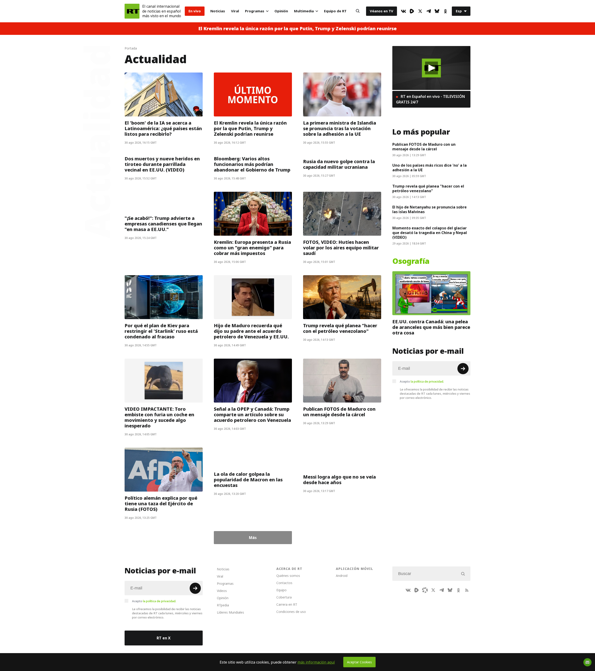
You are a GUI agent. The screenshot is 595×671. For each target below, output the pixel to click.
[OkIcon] (445, 11)
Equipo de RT (335, 11)
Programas (254, 11)
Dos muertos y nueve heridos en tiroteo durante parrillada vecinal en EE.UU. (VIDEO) (162, 164)
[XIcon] (420, 11)
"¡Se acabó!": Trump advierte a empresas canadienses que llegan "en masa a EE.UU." (163, 224)
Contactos (284, 582)
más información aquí (316, 662)
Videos (222, 590)
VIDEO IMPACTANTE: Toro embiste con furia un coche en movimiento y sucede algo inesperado (159, 417)
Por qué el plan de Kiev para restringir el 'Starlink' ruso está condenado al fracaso (161, 331)
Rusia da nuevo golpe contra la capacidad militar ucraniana (339, 164)
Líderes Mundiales (230, 612)
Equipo (281, 590)
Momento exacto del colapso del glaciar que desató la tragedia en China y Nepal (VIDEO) (429, 232)
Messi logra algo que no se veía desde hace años (339, 479)
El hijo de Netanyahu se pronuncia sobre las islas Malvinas (429, 209)
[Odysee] (425, 590)
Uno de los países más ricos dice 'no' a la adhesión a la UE (429, 167)
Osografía (411, 261)
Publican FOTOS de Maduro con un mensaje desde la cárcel (339, 412)
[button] (431, 68)
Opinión (281, 11)
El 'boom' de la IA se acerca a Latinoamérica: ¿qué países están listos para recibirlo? (163, 128)
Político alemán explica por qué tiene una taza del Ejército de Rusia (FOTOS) (161, 504)
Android (341, 575)
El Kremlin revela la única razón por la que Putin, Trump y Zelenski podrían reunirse (297, 28)
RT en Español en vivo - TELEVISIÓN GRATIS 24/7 (430, 99)
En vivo (194, 11)
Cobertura (284, 597)
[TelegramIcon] (428, 11)
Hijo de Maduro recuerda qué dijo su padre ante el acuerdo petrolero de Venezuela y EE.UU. (251, 331)
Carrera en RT (286, 604)
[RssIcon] (466, 590)
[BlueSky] (437, 11)
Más (253, 537)
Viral (235, 11)
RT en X (164, 638)
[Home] (132, 11)
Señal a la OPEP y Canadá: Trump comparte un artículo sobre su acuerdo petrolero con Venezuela (252, 415)
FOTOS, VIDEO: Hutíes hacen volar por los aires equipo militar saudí (341, 248)
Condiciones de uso (291, 611)
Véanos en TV (381, 11)
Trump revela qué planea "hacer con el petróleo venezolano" (340, 328)
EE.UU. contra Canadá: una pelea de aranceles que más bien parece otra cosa (431, 327)
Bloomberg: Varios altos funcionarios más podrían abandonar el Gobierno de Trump (252, 164)
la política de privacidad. (427, 381)
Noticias (217, 11)
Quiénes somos (288, 575)
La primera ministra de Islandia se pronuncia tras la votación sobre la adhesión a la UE (339, 128)
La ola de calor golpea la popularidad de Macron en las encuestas (248, 480)
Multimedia (304, 11)
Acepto (422, 381)
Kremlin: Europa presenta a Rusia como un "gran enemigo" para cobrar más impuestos (252, 248)
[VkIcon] (403, 11)
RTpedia (223, 605)
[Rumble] (412, 11)
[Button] (357, 11)
